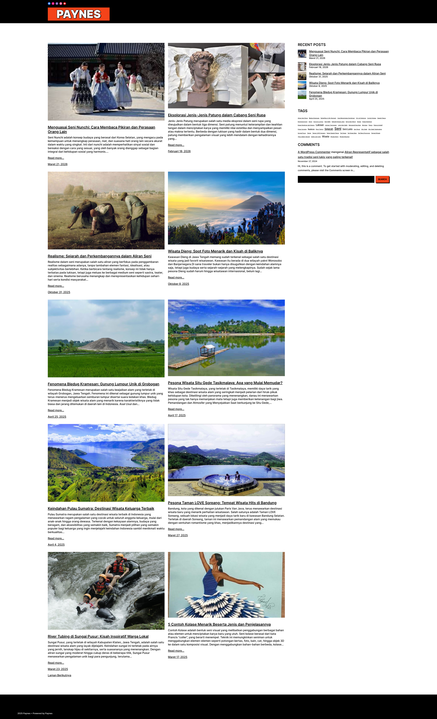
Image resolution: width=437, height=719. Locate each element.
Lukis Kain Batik (342, 125)
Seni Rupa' (357, 129)
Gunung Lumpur (318, 121)
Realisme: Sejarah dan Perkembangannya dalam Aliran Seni (99, 256)
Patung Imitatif (378, 125)
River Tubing (319, 129)
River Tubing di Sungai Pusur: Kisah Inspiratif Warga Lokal (98, 636)
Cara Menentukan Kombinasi (346, 118)
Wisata (325, 136)
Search (382, 179)
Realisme (311, 129)
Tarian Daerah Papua (333, 133)
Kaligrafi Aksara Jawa (338, 121)
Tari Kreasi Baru (352, 133)
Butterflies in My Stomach (328, 118)
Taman (309, 133)
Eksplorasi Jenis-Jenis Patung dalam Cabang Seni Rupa (217, 115)
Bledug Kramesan (314, 118)
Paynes (79, 14)
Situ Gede (364, 129)
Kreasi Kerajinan (367, 121)
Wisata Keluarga (344, 136)
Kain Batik (327, 121)
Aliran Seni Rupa (303, 118)
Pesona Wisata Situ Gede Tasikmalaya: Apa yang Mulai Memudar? (225, 383)
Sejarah (329, 128)
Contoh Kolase (371, 118)
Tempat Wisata (375, 133)
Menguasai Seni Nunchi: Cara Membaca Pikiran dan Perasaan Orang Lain (101, 129)
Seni (337, 129)
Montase (364, 125)
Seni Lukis (348, 129)
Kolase (359, 121)
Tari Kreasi (343, 133)
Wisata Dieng (334, 136)
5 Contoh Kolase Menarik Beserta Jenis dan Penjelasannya (219, 624)
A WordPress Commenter (314, 152)
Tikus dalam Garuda (304, 136)
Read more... (56, 158)
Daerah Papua (381, 118)
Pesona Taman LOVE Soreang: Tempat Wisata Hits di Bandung (222, 503)
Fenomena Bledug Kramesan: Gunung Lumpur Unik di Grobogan (103, 384)
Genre (310, 121)
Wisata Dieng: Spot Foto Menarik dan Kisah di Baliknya (215, 251)
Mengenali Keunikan (355, 125)
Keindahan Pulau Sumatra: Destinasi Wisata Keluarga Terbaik (101, 508)
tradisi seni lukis (316, 136)
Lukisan (320, 125)
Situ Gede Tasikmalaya (375, 129)
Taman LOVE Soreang (318, 133)
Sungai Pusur (302, 133)
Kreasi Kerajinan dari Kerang (306, 125)
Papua (370, 125)
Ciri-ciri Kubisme (361, 118)
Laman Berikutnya (59, 675)
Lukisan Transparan (331, 125)
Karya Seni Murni (351, 121)
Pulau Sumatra (302, 129)
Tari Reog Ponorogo (364, 133)
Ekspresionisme (302, 121)
